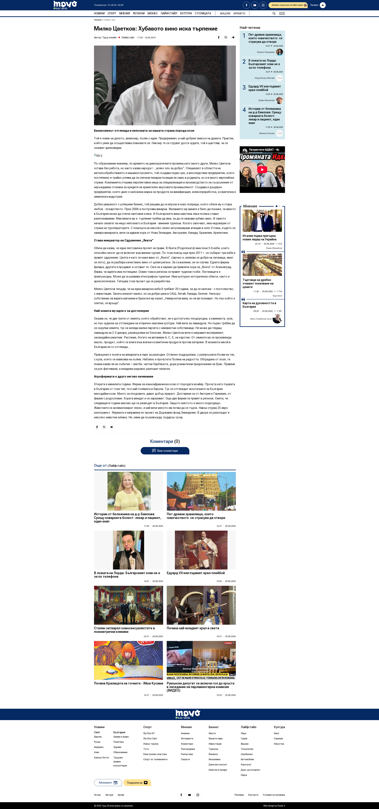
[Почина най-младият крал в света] (201, 605)
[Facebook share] (219, 37)
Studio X (281, 806)
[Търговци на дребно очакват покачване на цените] (262, 265)
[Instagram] (263, 5)
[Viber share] (226, 37)
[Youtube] (254, 5)
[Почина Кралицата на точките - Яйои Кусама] (128, 660)
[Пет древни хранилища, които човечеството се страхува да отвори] (201, 491)
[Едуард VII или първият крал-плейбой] (201, 550)
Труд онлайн (109, 37)
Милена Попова (266, 133)
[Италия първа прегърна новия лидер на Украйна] (262, 221)
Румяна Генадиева (265, 52)
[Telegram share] (233, 37)
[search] (274, 13)
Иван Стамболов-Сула (261, 319)
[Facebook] (246, 5)
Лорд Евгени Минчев (264, 78)
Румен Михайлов (266, 100)
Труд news (277, 296)
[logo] (65, 5)
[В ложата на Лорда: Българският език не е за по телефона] (128, 550)
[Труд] (187, 714)
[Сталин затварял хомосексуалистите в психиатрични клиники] (128, 605)
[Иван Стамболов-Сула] (277, 319)
